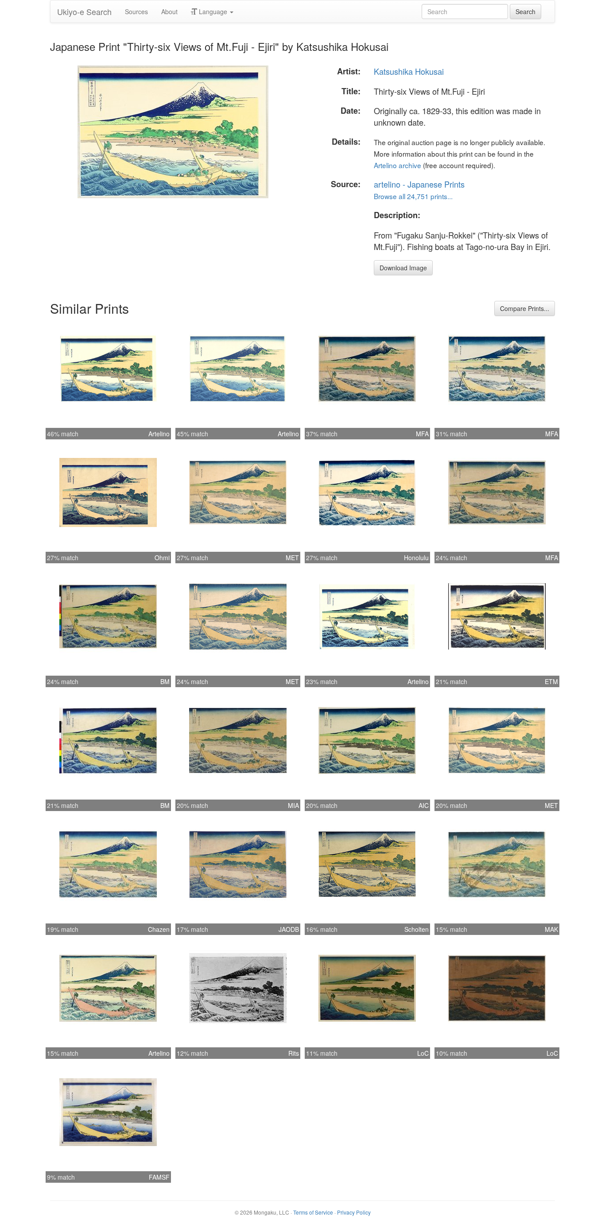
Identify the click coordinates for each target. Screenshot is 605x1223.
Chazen (159, 929)
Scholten (416, 929)
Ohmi (162, 557)
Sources (136, 11)
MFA (422, 433)
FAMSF (159, 1177)
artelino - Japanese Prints (419, 184)
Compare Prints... (524, 308)
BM (165, 681)
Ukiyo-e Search (84, 11)
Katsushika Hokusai (409, 71)
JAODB (289, 929)
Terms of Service (313, 1212)
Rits (293, 1053)
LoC (423, 1053)
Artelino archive (397, 165)
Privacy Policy (354, 1212)
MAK (551, 929)
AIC (424, 805)
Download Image (403, 267)
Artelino (159, 433)
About (169, 11)
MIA (293, 805)
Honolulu (416, 557)
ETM (551, 681)
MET (292, 557)
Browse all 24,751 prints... (413, 196)
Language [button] (213, 11)
